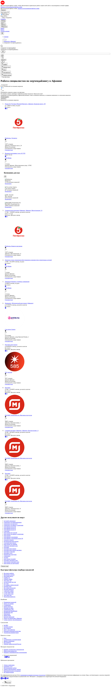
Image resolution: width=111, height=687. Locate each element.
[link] (3, 25)
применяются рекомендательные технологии (32, 675)
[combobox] (8, 48)
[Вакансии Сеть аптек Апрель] (57, 319)
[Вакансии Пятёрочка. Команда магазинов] (57, 231)
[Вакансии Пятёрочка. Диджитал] (57, 123)
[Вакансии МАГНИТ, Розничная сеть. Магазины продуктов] (57, 405)
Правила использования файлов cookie (28, 8)
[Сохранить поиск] (2, 56)
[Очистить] (3, 51)
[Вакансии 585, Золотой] (57, 362)
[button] (2, 28)
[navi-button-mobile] (2, 33)
